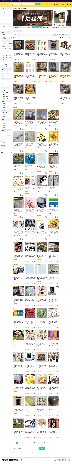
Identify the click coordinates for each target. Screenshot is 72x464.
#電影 (25, 452)
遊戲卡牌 (27, 27)
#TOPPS (35, 452)
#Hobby (31, 452)
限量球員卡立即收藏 (46, 27)
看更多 (69, 37)
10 (39, 442)
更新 (69, 459)
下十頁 (43, 442)
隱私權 (60, 460)
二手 (43, 31)
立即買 (25, 31)
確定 (9, 28)
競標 (34, 31)
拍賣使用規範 (64, 460)
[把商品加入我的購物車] (34, 59)
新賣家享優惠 (65, 27)
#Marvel (39, 452)
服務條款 (55, 460)
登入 (49, 4)
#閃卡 (14, 452)
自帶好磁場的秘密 (17, 27)
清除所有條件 (9, 135)
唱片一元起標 (37, 27)
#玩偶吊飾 (54, 452)
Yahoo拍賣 (5, 4)
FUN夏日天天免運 (56, 27)
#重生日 (17, 452)
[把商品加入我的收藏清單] (22, 59)
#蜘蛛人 (21, 452)
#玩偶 (47, 452)
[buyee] (6, 37)
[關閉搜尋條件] (16, 4)
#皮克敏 (50, 452)
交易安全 (69, 460)
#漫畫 (28, 452)
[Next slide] (23, 45)
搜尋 (42, 448)
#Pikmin (43, 452)
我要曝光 (19, 37)
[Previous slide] (14, 45)
